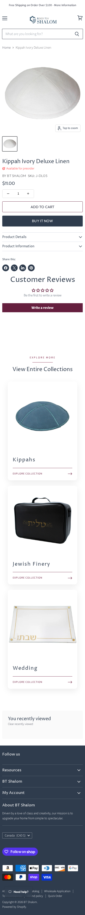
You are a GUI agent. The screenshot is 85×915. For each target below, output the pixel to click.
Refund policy (35, 896)
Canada (15, 835)
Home (6, 48)
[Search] (77, 34)
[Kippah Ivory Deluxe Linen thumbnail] (9, 144)
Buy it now (42, 221)
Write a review (42, 307)
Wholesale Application (57, 891)
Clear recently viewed (20, 724)
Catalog (34, 891)
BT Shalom (16, 176)
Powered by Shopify (14, 907)
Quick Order (55, 896)
